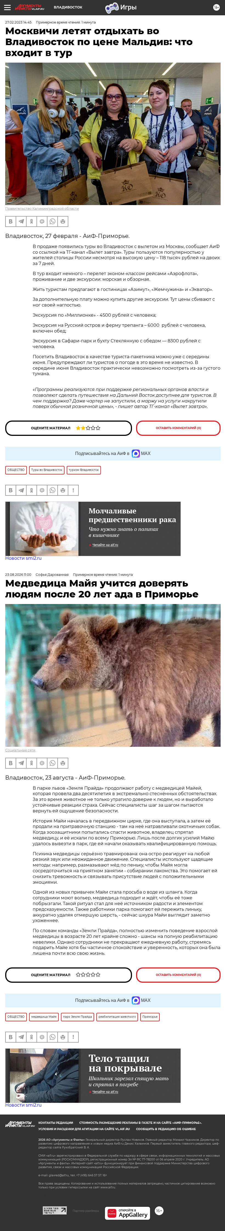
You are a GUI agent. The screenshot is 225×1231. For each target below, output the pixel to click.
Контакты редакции (55, 1123)
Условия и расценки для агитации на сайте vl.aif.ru (84, 1129)
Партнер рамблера (86, 1210)
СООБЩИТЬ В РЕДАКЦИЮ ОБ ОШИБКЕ (166, 1129)
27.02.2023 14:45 (18, 22)
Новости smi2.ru (23, 558)
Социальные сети (20, 750)
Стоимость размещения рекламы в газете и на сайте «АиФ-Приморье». (140, 1123)
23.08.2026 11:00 (18, 575)
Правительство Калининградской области (42, 208)
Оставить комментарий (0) (178, 428)
